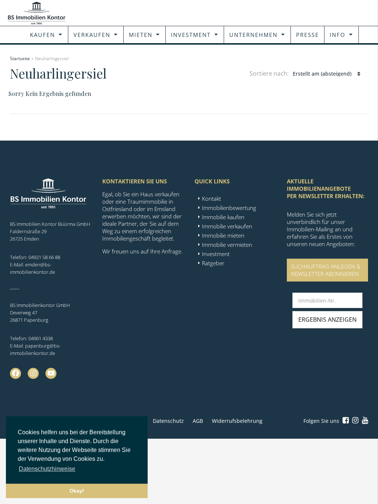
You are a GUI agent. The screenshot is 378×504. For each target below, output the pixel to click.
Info (338, 34)
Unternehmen (253, 34)
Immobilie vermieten (227, 244)
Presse (307, 34)
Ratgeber (213, 263)
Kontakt (211, 198)
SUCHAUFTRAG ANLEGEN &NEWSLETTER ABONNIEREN (326, 270)
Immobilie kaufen (223, 217)
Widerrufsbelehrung (237, 420)
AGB (198, 420)
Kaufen (42, 34)
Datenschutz (168, 420)
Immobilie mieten (223, 235)
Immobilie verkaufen (227, 226)
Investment (191, 34)
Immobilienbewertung (229, 207)
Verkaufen (91, 34)
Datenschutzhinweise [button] (47, 469)
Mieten (140, 34)
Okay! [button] (76, 491)
